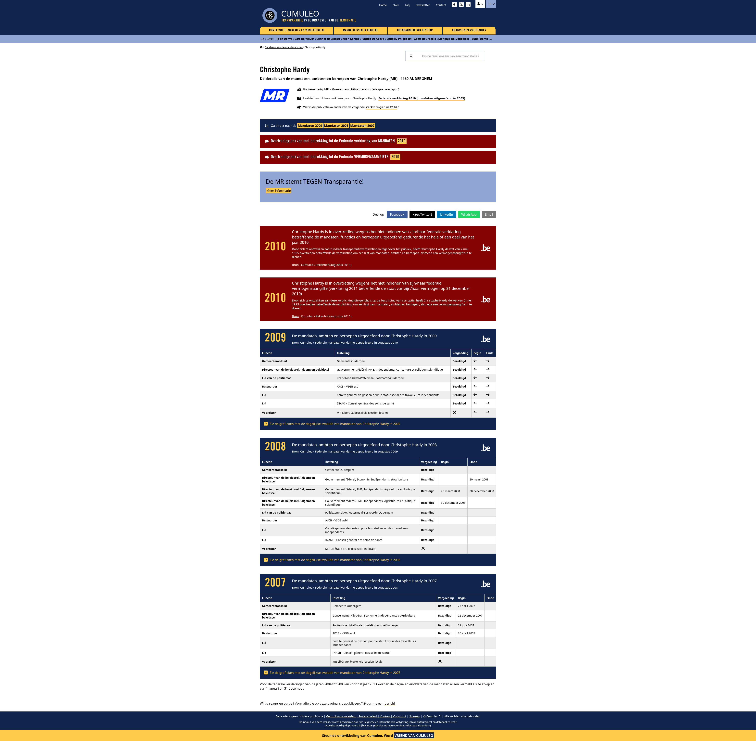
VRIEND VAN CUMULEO (414, 735)
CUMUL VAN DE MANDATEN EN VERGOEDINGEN (296, 30)
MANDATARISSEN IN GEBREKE (360, 30)
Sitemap (414, 716)
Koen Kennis (350, 39)
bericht (389, 703)
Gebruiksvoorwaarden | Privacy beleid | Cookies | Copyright (366, 716)
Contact (441, 5)
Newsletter (423, 5)
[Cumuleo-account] (480, 4)
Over (396, 5)
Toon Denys (284, 39)
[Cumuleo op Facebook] (455, 5)
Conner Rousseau (328, 39)
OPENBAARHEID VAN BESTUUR (415, 30)
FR (490, 4)
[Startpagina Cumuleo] (261, 47)
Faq (407, 5)
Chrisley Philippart (398, 39)
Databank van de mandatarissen (284, 47)
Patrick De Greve (372, 39)
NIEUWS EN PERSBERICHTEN (469, 30)
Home (383, 5)
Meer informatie (278, 190)
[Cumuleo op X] (462, 5)
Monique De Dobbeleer (453, 39)
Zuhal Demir (480, 39)
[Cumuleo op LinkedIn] (469, 5)
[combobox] (450, 55)
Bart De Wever (304, 39)
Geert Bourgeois (425, 39)
